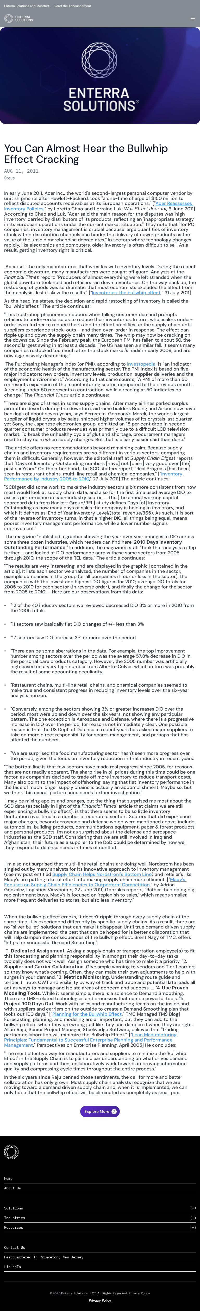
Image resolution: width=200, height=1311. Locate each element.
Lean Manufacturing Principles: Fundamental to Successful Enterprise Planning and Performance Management (91, 1040)
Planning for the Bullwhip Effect (87, 1014)
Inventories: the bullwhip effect (126, 293)
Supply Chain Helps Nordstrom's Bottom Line (102, 874)
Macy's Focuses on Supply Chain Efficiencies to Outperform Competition (95, 882)
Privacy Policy (100, 1300)
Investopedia (141, 364)
